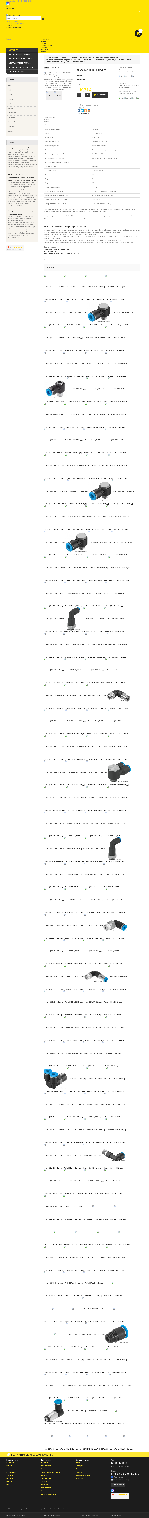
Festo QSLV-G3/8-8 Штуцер (54, 606)
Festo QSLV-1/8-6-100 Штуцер (116, 376)
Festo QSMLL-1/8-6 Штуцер (54, 938)
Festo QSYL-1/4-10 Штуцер (54, 1117)
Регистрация (10, 8)
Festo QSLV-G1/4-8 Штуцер (100, 504)
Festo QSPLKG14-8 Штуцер (74, 1372)
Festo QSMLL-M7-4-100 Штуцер (54, 1244)
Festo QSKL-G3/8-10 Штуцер (96, 708)
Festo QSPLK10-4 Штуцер (116, 1270)
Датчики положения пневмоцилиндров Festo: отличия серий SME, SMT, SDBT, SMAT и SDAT (22, 177)
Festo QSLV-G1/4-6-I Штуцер (77, 504)
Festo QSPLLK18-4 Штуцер (88, 1449)
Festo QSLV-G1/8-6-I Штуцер (54, 555)
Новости (9, 1481)
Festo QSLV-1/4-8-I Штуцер (115, 350)
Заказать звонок (118, 1484)
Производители (46, 1488)
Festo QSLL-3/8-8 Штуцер (92, 1168)
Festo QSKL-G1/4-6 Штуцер (74, 682)
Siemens (44, 1481)
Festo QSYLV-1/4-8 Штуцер (74, 1142)
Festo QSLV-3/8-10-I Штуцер (74, 427)
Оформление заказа (83, 1475)
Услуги (8, 1469)
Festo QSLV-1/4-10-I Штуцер (76, 325)
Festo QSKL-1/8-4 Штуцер (96, 989)
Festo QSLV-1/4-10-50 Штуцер (55, 325)
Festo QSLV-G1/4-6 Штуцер (118, 478)
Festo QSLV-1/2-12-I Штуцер (74, 299)
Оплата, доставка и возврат (50, 1472)
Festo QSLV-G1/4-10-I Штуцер (97, 478)
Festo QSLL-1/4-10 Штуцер (113, 1168)
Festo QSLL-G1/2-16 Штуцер (73, 631)
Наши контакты (46, 1466)
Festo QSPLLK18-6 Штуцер (106, 1449)
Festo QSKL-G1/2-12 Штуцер (54, 734)
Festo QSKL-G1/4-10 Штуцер (75, 708)
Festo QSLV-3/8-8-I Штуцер (73, 453)
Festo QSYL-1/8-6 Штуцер (111, 1066)
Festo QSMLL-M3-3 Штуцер (113, 887)
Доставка (9, 1475)
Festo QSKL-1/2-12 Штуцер (115, 1040)
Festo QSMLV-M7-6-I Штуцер (76, 1398)
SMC (9, 90)
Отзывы (54, 68)
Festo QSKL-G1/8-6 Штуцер (54, 682)
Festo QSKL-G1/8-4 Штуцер (117, 657)
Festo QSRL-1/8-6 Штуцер (94, 938)
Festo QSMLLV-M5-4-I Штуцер (120, 1398)
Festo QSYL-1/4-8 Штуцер (96, 1091)
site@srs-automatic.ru (13, 27)
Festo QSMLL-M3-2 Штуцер (54, 1270)
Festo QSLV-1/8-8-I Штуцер (118, 401)
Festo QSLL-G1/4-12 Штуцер (95, 1270)
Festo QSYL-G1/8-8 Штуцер (54, 836)
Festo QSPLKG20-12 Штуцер (72, 1321)
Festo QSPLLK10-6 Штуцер (93, 1296)
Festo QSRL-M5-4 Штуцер (74, 887)
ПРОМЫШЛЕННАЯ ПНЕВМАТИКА (21, 59)
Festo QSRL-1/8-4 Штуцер (74, 938)
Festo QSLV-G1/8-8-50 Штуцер (99, 555)
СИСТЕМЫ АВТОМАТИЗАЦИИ (20, 63)
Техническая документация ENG (56, 249)
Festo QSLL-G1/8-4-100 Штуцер (76, 1244)
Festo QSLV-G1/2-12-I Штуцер (116, 453)
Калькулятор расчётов (48, 1494)
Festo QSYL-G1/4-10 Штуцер (75, 759)
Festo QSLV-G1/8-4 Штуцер (75, 529)
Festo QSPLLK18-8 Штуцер (124, 1449)
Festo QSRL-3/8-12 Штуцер (54, 989)
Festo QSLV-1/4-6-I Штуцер (54, 350)
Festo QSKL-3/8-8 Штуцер (112, 1015)
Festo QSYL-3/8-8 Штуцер (115, 1091)
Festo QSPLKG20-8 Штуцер (112, 1296)
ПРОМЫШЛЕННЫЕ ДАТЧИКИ (19, 55)
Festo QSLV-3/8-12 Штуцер (95, 427)
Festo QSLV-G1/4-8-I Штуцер (54, 529)
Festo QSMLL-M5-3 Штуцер (96, 1423)
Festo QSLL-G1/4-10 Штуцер (75, 734)
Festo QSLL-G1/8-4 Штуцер (115, 836)
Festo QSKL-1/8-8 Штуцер (73, 1015)
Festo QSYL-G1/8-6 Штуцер (96, 810)
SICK (9, 104)
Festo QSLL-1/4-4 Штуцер (53, 657)
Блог (7, 1484)
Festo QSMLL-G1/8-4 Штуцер (74, 657)
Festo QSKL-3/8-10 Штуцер (74, 1040)
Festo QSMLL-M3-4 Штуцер (54, 912)
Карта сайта (45, 1484)
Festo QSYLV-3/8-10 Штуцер (94, 1142)
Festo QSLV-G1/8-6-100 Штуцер (117, 529)
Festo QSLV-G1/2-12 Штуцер (94, 453)
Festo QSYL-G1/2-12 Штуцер (54, 785)
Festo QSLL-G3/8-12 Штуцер (118, 734)
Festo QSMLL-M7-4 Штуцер (93, 631)
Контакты (9, 1478)
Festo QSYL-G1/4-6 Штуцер (117, 810)
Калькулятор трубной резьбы (19, 148)
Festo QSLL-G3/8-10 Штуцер (97, 734)
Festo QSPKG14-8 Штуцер (95, 1347)
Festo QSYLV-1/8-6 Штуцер (54, 1142)
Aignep (10, 131)
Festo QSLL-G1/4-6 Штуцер (74, 861)
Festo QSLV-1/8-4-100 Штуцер (74, 376)
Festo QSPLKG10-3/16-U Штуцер (55, 1347)
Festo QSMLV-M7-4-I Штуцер (54, 1398)
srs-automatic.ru (64, 1509)
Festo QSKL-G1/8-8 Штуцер (95, 682)
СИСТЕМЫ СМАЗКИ (16, 71)
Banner (10, 99)
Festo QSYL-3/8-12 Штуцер (94, 1117)
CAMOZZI (11, 122)
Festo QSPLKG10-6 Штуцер (92, 1321)
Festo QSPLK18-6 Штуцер (52, 1449)
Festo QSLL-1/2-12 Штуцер (94, 1193)
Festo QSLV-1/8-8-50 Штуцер (97, 401)
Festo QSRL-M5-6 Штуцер (93, 887)
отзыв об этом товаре (59, 260)
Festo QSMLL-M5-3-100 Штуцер (93, 1219)
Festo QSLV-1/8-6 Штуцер (95, 376)
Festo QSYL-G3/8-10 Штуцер (97, 759)
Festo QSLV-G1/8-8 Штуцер (76, 555)
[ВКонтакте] (79, 110)
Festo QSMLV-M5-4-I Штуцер (116, 1372)
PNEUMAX (11, 117)
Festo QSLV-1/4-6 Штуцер (99, 325)
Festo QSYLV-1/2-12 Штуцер (115, 1142)
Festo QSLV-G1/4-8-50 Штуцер (123, 504)
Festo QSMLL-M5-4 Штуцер (74, 912)
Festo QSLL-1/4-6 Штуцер (73, 1219)
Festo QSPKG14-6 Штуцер (76, 1347)
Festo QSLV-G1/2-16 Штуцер (54, 478)
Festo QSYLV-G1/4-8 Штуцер (97, 785)
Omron (10, 108)
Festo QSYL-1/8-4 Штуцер (92, 1066)
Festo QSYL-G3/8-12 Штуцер (118, 759)
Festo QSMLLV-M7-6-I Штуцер (75, 1423)
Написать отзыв (83, 113)
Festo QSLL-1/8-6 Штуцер (53, 1219)
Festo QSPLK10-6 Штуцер (53, 1296)
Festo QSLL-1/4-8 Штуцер (73, 1168)
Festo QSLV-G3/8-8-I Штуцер (75, 606)
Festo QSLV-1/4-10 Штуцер (115, 299)
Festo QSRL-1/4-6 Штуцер (115, 938)
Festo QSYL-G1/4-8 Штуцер (74, 836)
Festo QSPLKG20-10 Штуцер (53, 1321)
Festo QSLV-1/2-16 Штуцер (95, 299)
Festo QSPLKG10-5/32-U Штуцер (114, 1321)
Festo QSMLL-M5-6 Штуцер (116, 912)
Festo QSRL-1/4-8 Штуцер (73, 963)
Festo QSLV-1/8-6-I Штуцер (55, 401)
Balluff (10, 95)
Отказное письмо (50, 251)
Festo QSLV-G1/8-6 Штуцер (95, 529)
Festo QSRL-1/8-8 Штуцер (53, 963)
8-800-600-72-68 (11, 25)
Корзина (79, 1472)
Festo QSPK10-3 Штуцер (116, 1347)
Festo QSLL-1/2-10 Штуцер (54, 631)
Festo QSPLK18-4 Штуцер (115, 1423)
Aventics (11, 126)
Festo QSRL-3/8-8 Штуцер (92, 963)
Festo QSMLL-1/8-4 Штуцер (95, 912)
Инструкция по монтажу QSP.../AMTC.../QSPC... (62, 253)
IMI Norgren (12, 113)
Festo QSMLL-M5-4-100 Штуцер (115, 1219)
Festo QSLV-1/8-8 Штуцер (76, 401)
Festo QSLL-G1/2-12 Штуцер (54, 759)
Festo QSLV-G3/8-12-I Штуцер (119, 580)
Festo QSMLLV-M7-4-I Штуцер (54, 1423)
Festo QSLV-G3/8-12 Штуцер (97, 580)
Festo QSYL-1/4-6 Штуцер (55, 1091)
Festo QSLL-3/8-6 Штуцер (114, 606)
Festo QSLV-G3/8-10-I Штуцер (76, 580)
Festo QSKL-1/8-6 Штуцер (117, 989)
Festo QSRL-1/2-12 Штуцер (74, 989)
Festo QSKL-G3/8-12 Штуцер (119, 708)
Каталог (9, 1466)
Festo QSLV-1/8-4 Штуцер (53, 376)
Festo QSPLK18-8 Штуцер (70, 1449)
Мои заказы (80, 1469)
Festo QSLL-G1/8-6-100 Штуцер (97, 1244)
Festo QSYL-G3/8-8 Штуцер (95, 836)
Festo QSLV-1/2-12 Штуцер (54, 299)
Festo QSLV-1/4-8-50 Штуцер (94, 350)
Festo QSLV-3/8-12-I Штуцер (115, 427)
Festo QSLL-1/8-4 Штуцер (114, 1193)
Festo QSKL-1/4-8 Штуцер (92, 1015)
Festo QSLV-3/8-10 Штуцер (54, 427)
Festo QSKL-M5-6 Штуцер (73, 1066)
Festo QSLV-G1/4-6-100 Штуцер (55, 504)
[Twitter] (82, 110)
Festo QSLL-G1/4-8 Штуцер (114, 861)
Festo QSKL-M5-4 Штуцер (53, 1066)
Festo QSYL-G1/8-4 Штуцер (76, 810)
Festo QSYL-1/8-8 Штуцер (76, 1091)
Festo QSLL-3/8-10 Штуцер (54, 1193)
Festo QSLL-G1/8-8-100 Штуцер (119, 1244)
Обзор (46, 68)
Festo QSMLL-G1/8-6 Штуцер (96, 657)
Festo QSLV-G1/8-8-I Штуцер (121, 555)
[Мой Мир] (89, 110)
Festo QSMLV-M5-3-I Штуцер (95, 1372)
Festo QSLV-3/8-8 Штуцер (53, 453)
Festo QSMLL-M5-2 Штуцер (74, 1270)
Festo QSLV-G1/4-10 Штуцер (75, 478)
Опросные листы (46, 1491)
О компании (10, 1462)
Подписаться (118, 1477)
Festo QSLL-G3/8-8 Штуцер (54, 887)
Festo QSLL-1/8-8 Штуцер (53, 1168)
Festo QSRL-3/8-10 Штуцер (112, 963)
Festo (10, 85)
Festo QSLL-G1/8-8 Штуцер (95, 861)
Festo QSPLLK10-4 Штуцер (73, 1296)
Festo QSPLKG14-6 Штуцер (54, 1372)
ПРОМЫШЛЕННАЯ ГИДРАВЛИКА (21, 67)
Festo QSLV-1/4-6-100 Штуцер (121, 325)
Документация (11, 1472)
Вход (8, 6)
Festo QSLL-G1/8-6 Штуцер (54, 861)
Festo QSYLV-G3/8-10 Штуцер (119, 785)
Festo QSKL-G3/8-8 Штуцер (54, 708)
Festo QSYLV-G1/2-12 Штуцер (55, 810)
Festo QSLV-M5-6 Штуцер (95, 606)
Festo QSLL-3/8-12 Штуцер (74, 1193)
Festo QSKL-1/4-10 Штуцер (54, 1040)
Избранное (79, 1478)
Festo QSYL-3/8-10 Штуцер (74, 1117)
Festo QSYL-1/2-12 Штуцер (114, 1117)
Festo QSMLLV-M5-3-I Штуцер (97, 1398)
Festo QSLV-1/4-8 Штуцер (73, 350)
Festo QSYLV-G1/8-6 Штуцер (75, 785)
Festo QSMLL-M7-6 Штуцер (114, 631)
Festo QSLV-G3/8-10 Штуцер (54, 580)
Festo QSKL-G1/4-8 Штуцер (115, 682)
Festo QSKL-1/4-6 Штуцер (53, 1015)
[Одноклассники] (85, 110)
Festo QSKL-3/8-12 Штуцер (94, 1040)
